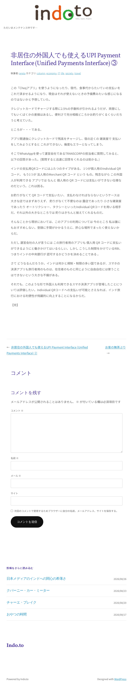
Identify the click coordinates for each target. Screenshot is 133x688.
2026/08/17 (120, 614)
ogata (22, 73)
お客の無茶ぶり (115, 347)
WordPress (120, 679)
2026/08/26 (120, 579)
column (41, 73)
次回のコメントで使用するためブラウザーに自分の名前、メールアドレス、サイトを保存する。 (66, 511)
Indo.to (15, 645)
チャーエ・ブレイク (21, 603)
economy (51, 73)
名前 (15, 458)
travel (77, 73)
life (62, 73)
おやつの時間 (16, 615)
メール (16, 475)
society (69, 73)
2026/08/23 (120, 591)
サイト (14, 493)
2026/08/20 (120, 602)
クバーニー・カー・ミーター (28, 591)
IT (59, 73)
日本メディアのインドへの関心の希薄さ (36, 579)
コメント (17, 410)
